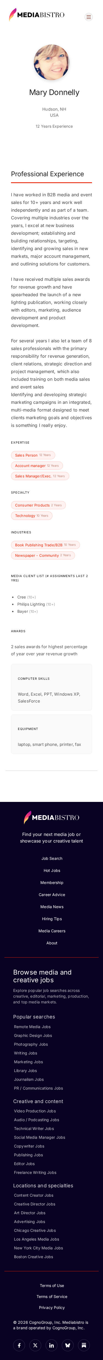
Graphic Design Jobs (33, 1035)
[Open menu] (88, 17)
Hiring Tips (52, 918)
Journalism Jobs (29, 1079)
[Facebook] (19, 1345)
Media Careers (51, 930)
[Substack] (84, 1345)
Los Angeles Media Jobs (36, 1239)
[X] (35, 1345)
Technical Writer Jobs (34, 1128)
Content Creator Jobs (34, 1195)
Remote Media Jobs (32, 1026)
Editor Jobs (24, 1163)
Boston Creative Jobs (33, 1256)
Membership (51, 882)
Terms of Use (52, 1285)
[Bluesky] (68, 1345)
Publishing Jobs (28, 1154)
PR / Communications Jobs (38, 1088)
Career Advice (52, 894)
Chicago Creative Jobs (35, 1230)
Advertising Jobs (29, 1221)
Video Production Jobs (35, 1111)
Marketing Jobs (28, 1061)
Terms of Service (52, 1296)
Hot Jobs (52, 870)
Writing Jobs (25, 1053)
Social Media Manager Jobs (39, 1137)
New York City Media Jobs (38, 1248)
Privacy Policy (52, 1307)
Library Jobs (25, 1070)
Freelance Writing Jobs (35, 1172)
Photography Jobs (31, 1044)
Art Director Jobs (29, 1212)
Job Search (51, 858)
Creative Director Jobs (34, 1204)
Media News (51, 906)
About (52, 943)
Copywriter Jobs (29, 1146)
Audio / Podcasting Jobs (36, 1119)
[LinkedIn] (51, 1345)
